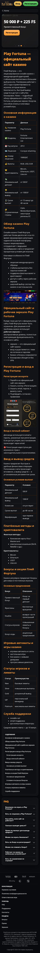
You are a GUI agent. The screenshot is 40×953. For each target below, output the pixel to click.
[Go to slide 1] (18, 45)
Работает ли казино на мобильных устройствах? (15, 853)
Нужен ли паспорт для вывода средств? (17, 831)
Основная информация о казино (17, 738)
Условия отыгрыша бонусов (17, 780)
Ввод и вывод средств (13, 762)
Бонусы (4, 920)
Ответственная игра (9, 897)
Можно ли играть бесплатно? (17, 837)
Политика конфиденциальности (14, 894)
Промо (4, 923)
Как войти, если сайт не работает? (14, 819)
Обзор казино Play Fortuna (15, 741)
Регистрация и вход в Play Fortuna (18, 752)
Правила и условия (9, 890)
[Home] (7, 4)
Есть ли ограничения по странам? (14, 859)
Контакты (5, 912)
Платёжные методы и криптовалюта (19, 770)
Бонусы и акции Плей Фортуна (16, 773)
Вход (18, 3)
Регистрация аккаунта (14, 755)
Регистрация (31, 3)
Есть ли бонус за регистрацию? (18, 842)
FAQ (3, 905)
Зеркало (5, 927)
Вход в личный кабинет (15, 759)
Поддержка (6, 908)
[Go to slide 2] (21, 45)
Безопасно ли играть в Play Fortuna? (16, 808)
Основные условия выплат (16, 766)
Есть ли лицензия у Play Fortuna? (18, 814)
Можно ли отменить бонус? (16, 847)
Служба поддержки (12, 791)
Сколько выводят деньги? (15, 825)
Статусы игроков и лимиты (15, 788)
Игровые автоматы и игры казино (18, 784)
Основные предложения (15, 777)
